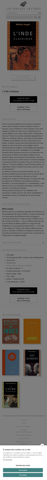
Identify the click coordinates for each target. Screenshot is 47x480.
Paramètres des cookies (23, 465)
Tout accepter (23, 470)
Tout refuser (23, 475)
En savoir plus (7, 459)
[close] (42, 445)
